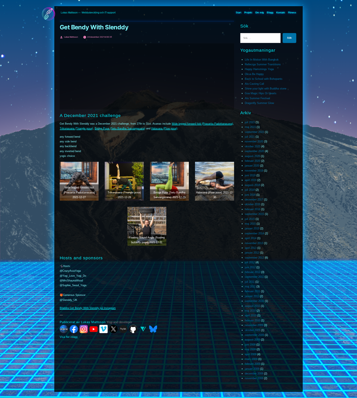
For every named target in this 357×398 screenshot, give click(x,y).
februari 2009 (252, 363)
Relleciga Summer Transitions (263, 64)
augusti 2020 (252, 156)
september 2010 (254, 301)
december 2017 (254, 199)
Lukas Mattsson (69, 12)
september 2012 (254, 257)
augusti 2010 (252, 305)
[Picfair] (123, 329)
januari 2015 (252, 228)
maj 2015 (250, 223)
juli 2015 (250, 218)
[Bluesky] (153, 329)
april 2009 (250, 354)
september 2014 (254, 233)
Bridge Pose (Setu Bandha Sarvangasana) (120, 128)
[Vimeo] (103, 329)
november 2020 (254, 141)
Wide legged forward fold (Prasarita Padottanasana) (202, 123)
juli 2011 (250, 281)
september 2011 (254, 276)
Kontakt (280, 12)
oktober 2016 (252, 204)
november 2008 (254, 378)
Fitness (292, 12)
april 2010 (250, 315)
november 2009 (254, 325)
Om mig (259, 12)
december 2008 (254, 373)
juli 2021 (250, 136)
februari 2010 (252, 320)
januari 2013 (252, 252)
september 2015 (254, 214)
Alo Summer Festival (257, 98)
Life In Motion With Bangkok (262, 59)
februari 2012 (252, 272)
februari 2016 (252, 209)
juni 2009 (250, 344)
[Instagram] (84, 329)
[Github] (133, 329)
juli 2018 (250, 189)
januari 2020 (252, 165)
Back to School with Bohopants (263, 78)
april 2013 (250, 247)
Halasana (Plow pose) (164, 128)
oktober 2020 (252, 146)
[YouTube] (93, 329)
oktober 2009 (252, 330)
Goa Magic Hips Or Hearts (260, 93)
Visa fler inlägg (68, 336)
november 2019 (254, 170)
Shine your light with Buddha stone (265, 88)
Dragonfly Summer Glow (259, 103)
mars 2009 (251, 359)
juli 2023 (250, 122)
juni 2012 (250, 267)
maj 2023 (250, 127)
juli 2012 (250, 262)
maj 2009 (250, 349)
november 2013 (254, 243)
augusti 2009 (252, 339)
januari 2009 (252, 368)
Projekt (248, 12)
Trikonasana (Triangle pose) (76, 128)
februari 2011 (252, 291)
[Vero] (143, 329)
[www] (64, 329)
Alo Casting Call (254, 83)
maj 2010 (250, 310)
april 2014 (250, 238)
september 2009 (254, 334)
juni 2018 (250, 194)
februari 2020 (252, 160)
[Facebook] (74, 329)
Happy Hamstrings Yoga (259, 69)
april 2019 (250, 180)
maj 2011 (250, 286)
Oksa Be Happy (254, 74)
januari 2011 (252, 296)
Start (238, 12)
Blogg (270, 12)
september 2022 (254, 131)
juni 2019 (250, 175)
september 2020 (254, 151)
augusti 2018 (252, 185)
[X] (113, 329)
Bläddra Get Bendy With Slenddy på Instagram (88, 308)
